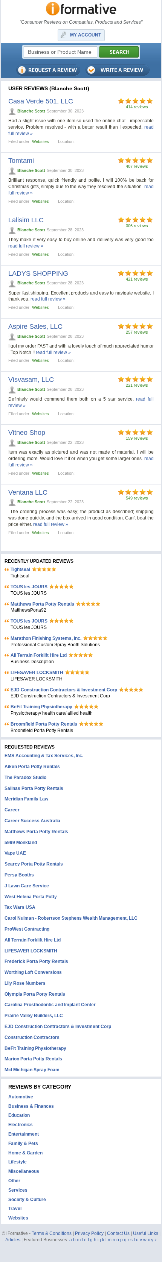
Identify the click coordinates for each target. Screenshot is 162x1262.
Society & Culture (27, 1199)
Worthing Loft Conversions (33, 972)
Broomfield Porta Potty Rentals (44, 724)
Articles (12, 1239)
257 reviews (137, 332)
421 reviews (137, 279)
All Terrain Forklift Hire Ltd (39, 655)
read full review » (25, 246)
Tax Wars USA (20, 907)
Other (14, 1180)
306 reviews (137, 225)
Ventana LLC (27, 492)
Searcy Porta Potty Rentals (34, 864)
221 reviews (137, 385)
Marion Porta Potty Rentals (33, 1059)
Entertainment (23, 1134)
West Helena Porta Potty (31, 896)
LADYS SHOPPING (38, 273)
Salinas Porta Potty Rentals (34, 788)
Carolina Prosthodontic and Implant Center (50, 1004)
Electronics (20, 1124)
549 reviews (137, 498)
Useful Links (145, 1233)
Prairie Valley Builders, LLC (34, 1015)
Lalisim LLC (26, 220)
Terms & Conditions (52, 1233)
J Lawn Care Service (27, 885)
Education (19, 1115)
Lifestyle (17, 1162)
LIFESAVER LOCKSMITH (37, 672)
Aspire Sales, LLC (35, 326)
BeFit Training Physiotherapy (41, 706)
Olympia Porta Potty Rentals (35, 994)
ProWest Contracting (27, 929)
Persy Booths (19, 875)
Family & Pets (23, 1143)
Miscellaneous (23, 1171)
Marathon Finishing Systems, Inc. (46, 638)
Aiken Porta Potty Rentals (32, 766)
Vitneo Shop (26, 432)
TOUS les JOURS (29, 586)
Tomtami (21, 160)
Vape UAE (15, 853)
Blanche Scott (31, 111)
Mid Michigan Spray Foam (32, 1069)
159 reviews (137, 438)
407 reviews (137, 166)
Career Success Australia (32, 820)
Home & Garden (25, 1153)
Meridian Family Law (26, 799)
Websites (40, 141)
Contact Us (118, 1233)
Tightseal (20, 569)
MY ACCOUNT (85, 35)
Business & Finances (31, 1106)
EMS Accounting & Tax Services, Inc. (44, 755)
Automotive (20, 1097)
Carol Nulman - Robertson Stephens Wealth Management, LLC (71, 918)
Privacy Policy (89, 1233)
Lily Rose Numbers (25, 983)
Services (18, 1190)
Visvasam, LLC (31, 379)
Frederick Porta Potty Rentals (36, 961)
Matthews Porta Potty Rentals (42, 604)
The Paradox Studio (25, 777)
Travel (14, 1208)
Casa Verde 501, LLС (40, 101)
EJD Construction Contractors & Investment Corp (64, 690)
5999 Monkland (21, 842)
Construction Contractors (32, 1037)
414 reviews (137, 107)
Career (12, 809)
